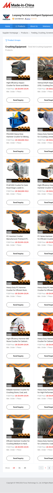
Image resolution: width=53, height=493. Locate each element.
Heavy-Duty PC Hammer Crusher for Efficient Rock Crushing (16, 290)
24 (14, 468)
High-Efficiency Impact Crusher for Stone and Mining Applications (18, 85)
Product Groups (13, 40)
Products (21, 26)
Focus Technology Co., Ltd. (32, 483)
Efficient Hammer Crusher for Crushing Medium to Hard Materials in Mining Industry (18, 444)
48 (25, 468)
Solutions (46, 26)
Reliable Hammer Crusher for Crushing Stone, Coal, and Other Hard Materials (17, 392)
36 (19, 468)
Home (7, 26)
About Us (34, 26)
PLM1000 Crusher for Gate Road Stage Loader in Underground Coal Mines (17, 188)
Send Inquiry (18, 100)
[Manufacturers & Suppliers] (19, 5)
